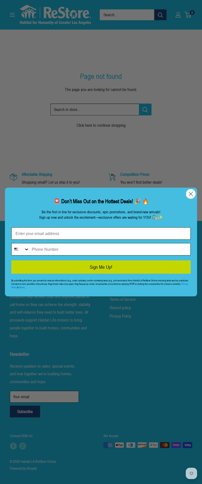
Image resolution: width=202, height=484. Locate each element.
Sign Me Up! (101, 267)
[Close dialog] (190, 194)
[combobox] (20, 249)
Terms (22, 287)
